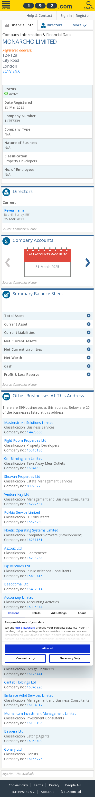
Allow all (47, 648)
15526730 (34, 522)
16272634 (34, 503)
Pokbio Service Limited (22, 512)
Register (83, 15)
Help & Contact (39, 15)
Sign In (66, 15)
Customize (23, 658)
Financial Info (22, 25)
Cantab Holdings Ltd (20, 682)
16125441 (34, 674)
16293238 (34, 557)
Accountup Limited (19, 597)
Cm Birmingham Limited (23, 458)
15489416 (34, 575)
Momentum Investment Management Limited (40, 713)
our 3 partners (25, 627)
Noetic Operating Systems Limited (31, 530)
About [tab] (82, 613)
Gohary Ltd (13, 749)
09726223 (34, 486)
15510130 (34, 450)
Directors (54, 25)
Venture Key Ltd (16, 494)
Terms (38, 785)
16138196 (34, 723)
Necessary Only (70, 658)
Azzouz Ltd (13, 548)
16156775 (34, 758)
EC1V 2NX (11, 71)
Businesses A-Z (23, 792)
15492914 (34, 589)
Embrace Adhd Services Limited (29, 695)
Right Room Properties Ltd (25, 440)
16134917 (34, 705)
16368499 (34, 740)
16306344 (34, 606)
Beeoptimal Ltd (16, 584)
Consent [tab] (13, 613)
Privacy (54, 785)
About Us (47, 792)
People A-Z (73, 785)
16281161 (34, 539)
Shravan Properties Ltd (22, 476)
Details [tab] (36, 613)
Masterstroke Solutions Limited (29, 422)
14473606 (34, 432)
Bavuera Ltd (13, 731)
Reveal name (14, 210)
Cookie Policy (18, 785)
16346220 (34, 687)
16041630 (34, 468)
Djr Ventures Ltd (17, 566)
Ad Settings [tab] (58, 613)
